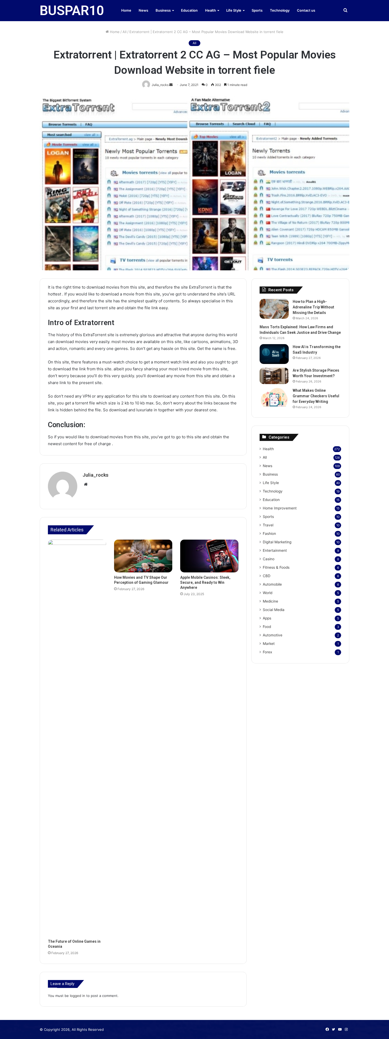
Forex (267, 652)
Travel (268, 525)
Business (163, 10)
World (267, 593)
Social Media (273, 610)
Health (210, 10)
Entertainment (275, 550)
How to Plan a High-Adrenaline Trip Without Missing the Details (313, 307)
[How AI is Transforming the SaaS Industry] (274, 354)
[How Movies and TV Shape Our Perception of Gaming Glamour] (143, 556)
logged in (77, 996)
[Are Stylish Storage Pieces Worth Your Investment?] (274, 376)
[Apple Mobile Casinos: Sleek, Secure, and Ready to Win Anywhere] (209, 556)
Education (189, 10)
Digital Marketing (277, 542)
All (124, 32)
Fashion (269, 533)
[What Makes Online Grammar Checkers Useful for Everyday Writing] (274, 397)
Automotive (272, 635)
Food (267, 627)
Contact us (306, 10)
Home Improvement (280, 508)
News (143, 10)
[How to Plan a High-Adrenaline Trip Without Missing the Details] (274, 309)
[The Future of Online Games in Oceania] (77, 738)
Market (269, 643)
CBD (266, 576)
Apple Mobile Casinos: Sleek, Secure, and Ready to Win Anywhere (205, 582)
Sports (257, 10)
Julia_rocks (95, 475)
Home (126, 10)
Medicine (270, 601)
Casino (268, 559)
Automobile (272, 584)
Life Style (233, 10)
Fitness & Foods (276, 567)
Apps (267, 618)
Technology (280, 10)
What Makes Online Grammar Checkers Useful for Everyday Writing (316, 396)
